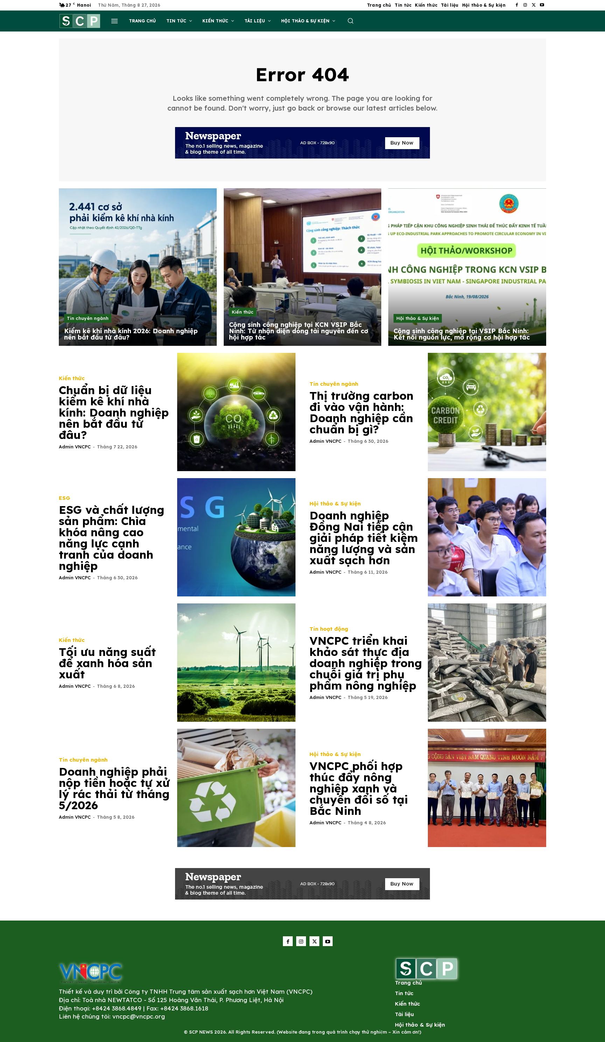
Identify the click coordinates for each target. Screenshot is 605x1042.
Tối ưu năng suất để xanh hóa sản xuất (107, 663)
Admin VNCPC (75, 446)
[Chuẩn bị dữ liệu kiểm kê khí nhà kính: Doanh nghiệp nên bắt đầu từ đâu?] (236, 412)
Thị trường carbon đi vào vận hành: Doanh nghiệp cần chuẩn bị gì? (361, 412)
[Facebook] (517, 5)
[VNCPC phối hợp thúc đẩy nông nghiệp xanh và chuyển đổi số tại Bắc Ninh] (487, 788)
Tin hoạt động (329, 628)
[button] (350, 21)
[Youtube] (542, 5)
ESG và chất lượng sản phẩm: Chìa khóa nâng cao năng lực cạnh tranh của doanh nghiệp (111, 538)
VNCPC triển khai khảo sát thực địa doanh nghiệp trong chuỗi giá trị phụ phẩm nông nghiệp (366, 663)
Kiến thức (242, 312)
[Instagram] (525, 5)
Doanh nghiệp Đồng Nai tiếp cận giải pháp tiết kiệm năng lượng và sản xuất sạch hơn (364, 537)
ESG (64, 498)
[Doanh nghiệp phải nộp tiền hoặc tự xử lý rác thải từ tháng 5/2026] (236, 788)
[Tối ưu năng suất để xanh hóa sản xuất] (236, 662)
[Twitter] (533, 5)
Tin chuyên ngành (88, 318)
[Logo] (90, 972)
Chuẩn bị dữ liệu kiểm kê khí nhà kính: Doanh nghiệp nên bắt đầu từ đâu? (114, 412)
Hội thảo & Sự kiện (417, 318)
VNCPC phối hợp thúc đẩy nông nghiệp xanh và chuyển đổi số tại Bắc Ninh (359, 788)
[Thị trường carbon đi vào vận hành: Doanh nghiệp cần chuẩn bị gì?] (487, 412)
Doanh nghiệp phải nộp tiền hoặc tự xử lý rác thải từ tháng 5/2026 (114, 788)
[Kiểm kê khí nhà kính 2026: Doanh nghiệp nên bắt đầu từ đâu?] (138, 267)
